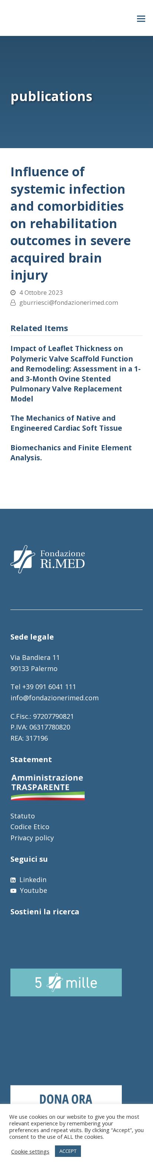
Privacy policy (32, 837)
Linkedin (31, 879)
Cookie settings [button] (30, 1151)
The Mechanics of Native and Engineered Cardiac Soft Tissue (66, 423)
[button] (141, 18)
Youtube (32, 890)
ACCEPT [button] (67, 1151)
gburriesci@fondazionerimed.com (68, 302)
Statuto (22, 815)
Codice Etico (29, 826)
